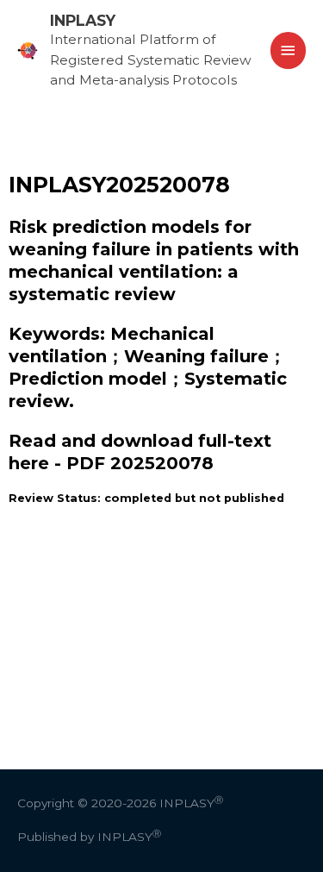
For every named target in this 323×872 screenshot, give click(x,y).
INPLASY (82, 20)
